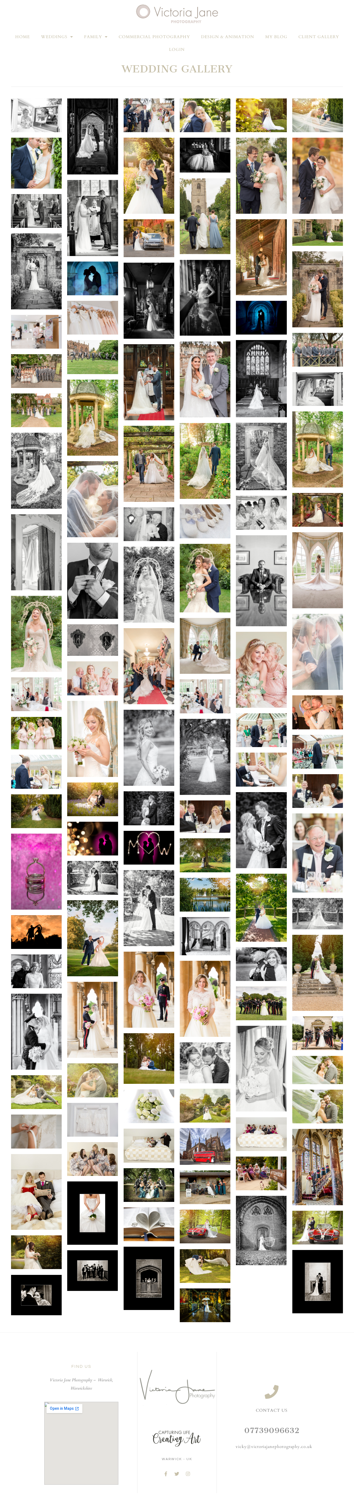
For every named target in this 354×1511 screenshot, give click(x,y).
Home (22, 37)
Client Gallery (318, 37)
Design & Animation (227, 37)
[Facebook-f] (166, 1474)
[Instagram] (188, 1474)
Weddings (54, 37)
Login (177, 49)
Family (93, 37)
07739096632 (272, 1430)
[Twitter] (177, 1474)
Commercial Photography (154, 37)
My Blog (276, 37)
